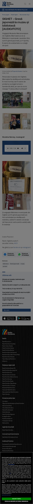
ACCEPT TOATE (16, 498)
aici (10, 473)
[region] (16, 478)
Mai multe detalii (11, 464)
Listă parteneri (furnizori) (6, 495)
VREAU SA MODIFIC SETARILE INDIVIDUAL (16, 501)
